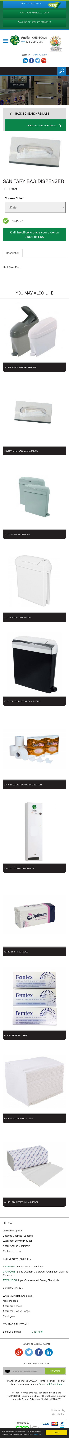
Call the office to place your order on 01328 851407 (34, 234)
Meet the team (11, 1300)
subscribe (54, 1371)
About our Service (12, 1306)
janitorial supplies (31, 3)
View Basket (40, 55)
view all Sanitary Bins (41, 125)
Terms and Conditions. (50, 1384)
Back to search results (32, 114)
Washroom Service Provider (17, 1240)
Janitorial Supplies (12, 1230)
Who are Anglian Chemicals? (18, 1295)
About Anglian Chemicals (16, 1246)
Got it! (56, 1432)
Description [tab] (13, 253)
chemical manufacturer (34, 12)
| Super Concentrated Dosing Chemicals (37, 1280)
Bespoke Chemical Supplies (18, 1235)
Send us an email (12, 1331)
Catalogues (9, 1316)
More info (38, 1434)
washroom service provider (34, 22)
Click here (37, 1331)
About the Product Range (16, 1311)
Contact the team (12, 1251)
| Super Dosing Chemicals (29, 1266)
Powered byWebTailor (58, 1412)
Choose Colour (15, 198)
